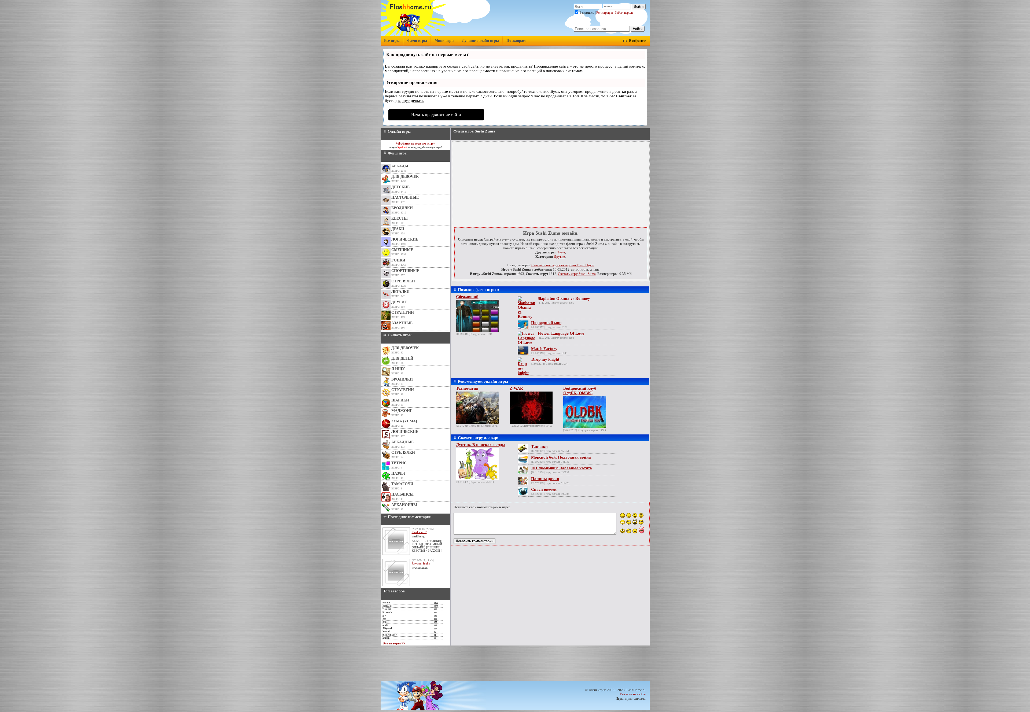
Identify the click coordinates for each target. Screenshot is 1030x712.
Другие (559, 256)
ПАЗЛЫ (398, 473)
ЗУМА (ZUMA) (404, 421)
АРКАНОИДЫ (404, 505)
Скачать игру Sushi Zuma (577, 274)
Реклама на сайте (633, 694)
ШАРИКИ (400, 400)
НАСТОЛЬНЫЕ (405, 197)
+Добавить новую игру (415, 143)
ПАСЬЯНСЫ (402, 494)
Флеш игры (417, 41)
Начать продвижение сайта (436, 114)
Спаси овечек (544, 489)
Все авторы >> (393, 643)
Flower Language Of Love (561, 333)
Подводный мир (546, 322)
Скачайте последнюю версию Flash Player (562, 265)
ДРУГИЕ (399, 302)
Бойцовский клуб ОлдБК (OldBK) (579, 390)
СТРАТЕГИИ (402, 313)
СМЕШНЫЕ (402, 250)
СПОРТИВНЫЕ (405, 271)
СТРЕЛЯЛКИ (403, 281)
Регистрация (604, 12)
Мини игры (444, 41)
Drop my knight (545, 359)
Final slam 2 (419, 532)
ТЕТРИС (399, 463)
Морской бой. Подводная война (561, 457)
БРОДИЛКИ (402, 208)
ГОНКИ (398, 260)
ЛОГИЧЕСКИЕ (404, 239)
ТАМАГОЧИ (402, 484)
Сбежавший (467, 296)
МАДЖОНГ (401, 411)
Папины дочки (545, 479)
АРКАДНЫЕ (402, 442)
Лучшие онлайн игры (480, 41)
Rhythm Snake (421, 563)
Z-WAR (516, 388)
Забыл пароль (624, 12)
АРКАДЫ (399, 166)
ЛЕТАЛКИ (400, 292)
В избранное (637, 41)
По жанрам (516, 41)
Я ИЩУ (398, 369)
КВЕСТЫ (399, 218)
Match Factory (544, 348)
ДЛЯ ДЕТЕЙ (402, 358)
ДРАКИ (397, 229)
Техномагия (467, 388)
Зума (561, 252)
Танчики (539, 446)
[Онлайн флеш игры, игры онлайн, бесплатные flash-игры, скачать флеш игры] (413, 34)
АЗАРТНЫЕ (402, 323)
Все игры (392, 41)
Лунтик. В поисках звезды (480, 444)
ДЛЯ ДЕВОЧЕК (405, 177)
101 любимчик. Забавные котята (561, 468)
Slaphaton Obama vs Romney (564, 298)
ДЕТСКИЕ (400, 187)
